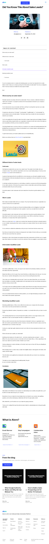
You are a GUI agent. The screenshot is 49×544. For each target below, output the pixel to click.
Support (35, 521)
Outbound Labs (35, 525)
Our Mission (28, 524)
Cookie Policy (25, 540)
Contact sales (25, 3)
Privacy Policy (4, 540)
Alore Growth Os (19, 137)
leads (14, 221)
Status (21, 539)
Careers (27, 529)
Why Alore (28, 526)
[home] (4, 2)
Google (8, 172)
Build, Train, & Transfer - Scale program (20, 528)
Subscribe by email (43, 522)
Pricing (4, 522)
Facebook (43, 525)
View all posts (7, 464)
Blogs (34, 528)
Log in (4, 530)
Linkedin (42, 528)
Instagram (43, 533)
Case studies (5, 525)
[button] (45, 2)
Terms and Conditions (12, 540)
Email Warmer (13, 521)
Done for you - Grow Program (20, 522)
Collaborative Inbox (13, 529)
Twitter (42, 530)
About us (27, 521)
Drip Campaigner (12, 525)
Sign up (4, 527)
